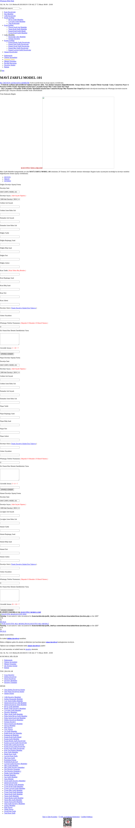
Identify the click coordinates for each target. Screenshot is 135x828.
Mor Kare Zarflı (9, 758)
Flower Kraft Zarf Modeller (17, 27)
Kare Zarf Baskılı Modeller (13, 750)
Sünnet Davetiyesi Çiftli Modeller (15, 703)
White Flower (8, 809)
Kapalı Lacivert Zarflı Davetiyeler (19, 50)
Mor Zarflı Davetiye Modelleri (14, 767)
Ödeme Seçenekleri (10, 57)
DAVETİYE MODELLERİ (31, 612)
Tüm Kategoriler (14, 23)
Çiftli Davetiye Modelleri (12, 697)
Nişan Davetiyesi (10, 679)
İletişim (6, 67)
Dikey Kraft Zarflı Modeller (13, 714)
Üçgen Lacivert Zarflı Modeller (14, 788)
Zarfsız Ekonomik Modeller (13, 699)
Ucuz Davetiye (9, 675)
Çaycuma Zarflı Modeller (16, 21)
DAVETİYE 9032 (20, 614)
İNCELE (3, 622)
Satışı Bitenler (9, 779)
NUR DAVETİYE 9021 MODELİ (37, 624)
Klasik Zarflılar (9, 18)
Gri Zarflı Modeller (10, 731)
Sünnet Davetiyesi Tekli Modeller (15, 705)
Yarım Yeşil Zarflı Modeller (13, 802)
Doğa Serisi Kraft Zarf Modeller (15, 718)
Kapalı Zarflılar (9, 40)
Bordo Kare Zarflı (10, 754)
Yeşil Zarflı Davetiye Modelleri (14, 804)
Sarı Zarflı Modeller (10, 777)
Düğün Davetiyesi (10, 677)
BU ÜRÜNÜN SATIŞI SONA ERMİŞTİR (14, 83)
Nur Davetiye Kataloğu (12, 769)
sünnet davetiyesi (34, 646)
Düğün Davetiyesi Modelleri (13, 720)
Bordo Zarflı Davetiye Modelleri (15, 708)
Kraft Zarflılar (9, 25)
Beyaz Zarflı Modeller (15, 20)
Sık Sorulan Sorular (10, 666)
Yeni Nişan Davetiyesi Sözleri (14, 691)
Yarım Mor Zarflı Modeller (13, 800)
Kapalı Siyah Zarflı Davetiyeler (18, 46)
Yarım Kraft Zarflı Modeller (17, 29)
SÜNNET (7, 181)
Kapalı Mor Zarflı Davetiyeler (18, 48)
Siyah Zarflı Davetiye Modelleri (14, 781)
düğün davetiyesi (13, 638)
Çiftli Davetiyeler (10, 16)
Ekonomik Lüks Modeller (17, 37)
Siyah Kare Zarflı (10, 811)
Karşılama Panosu (10, 760)
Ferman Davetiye (14, 39)
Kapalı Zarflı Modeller (11, 739)
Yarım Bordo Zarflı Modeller (13, 798)
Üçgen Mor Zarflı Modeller (13, 790)
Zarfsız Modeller (9, 805)
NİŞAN (6, 179)
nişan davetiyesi (51, 642)
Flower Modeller (9, 726)
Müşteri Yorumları (10, 61)
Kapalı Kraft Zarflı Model (17, 31)
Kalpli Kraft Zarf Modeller (13, 733)
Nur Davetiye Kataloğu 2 (12, 771)
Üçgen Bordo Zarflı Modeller (14, 785)
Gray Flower (8, 729)
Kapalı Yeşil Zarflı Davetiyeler (18, 44)
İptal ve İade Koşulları (50, 817)
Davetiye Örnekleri (10, 682)
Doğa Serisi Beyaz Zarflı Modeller (15, 716)
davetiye (28, 649)
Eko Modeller (8, 14)
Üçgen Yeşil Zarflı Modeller (13, 792)
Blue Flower (8, 727)
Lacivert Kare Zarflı (11, 756)
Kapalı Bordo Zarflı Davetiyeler (19, 42)
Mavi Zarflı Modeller (11, 765)
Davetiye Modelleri (10, 680)
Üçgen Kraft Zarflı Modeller (17, 33)
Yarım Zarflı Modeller (11, 796)
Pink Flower (8, 807)
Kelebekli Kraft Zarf (11, 762)
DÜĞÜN (7, 177)
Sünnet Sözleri (9, 693)
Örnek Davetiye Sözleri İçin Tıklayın (23, 308)
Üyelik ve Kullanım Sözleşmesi (69, 817)
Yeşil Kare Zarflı (9, 813)
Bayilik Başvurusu (10, 63)
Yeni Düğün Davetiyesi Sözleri (14, 690)
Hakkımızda (8, 55)
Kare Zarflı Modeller (11, 752)
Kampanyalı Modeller (11, 735)
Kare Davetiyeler (10, 12)
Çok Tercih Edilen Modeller (13, 701)
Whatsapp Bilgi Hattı (7, 1)
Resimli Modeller (10, 775)
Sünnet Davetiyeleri (10, 52)
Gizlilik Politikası (86, 817)
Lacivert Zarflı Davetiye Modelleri (15, 764)
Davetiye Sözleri (9, 65)
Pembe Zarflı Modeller (11, 773)
